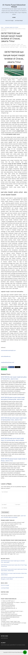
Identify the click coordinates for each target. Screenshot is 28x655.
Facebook (12, 367)
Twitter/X (18, 367)
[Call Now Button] (25, 652)
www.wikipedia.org (5, 356)
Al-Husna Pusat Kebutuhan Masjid (14, 6)
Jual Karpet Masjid (19, 20)
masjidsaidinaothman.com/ (7, 362)
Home (2, 27)
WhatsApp (4, 369)
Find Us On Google (9, 20)
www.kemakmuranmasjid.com (8, 350)
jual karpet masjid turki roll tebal (11, 27)
